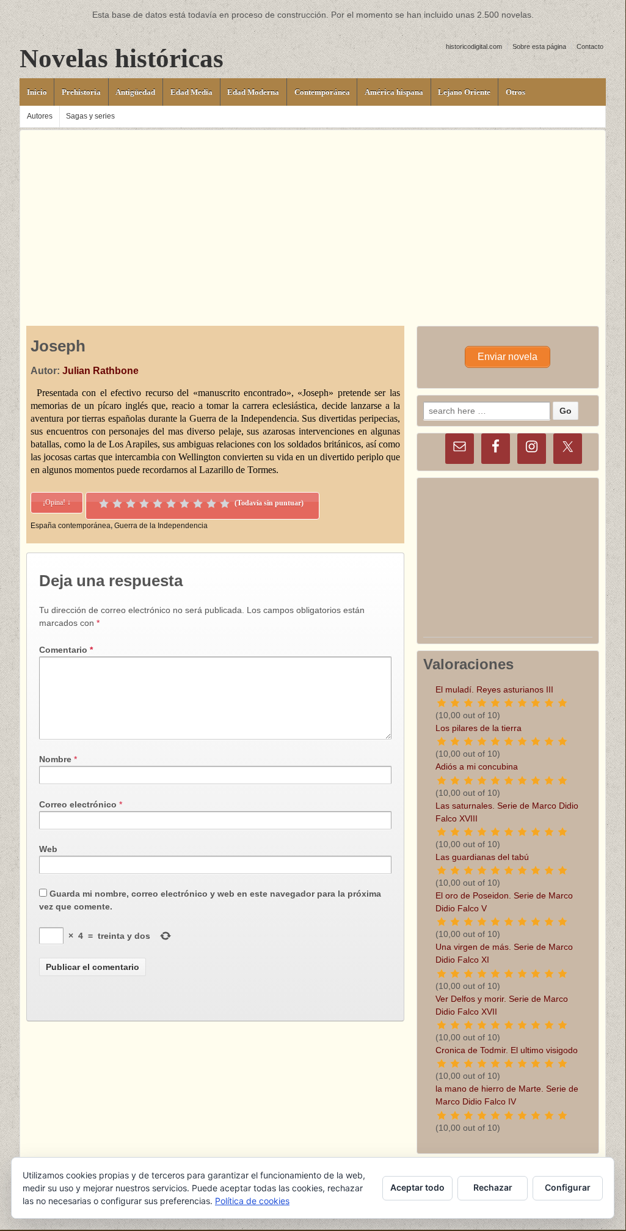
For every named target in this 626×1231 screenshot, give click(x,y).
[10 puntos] (225, 503)
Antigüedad (135, 92)
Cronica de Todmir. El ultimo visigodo (506, 1050)
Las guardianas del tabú (482, 857)
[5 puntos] (157, 503)
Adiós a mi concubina (476, 766)
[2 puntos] (117, 503)
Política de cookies (252, 1201)
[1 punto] (104, 503)
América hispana (394, 92)
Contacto (590, 46)
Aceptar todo (417, 1187)
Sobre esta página (539, 46)
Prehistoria (81, 92)
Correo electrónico (78, 804)
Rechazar (492, 1187)
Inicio (37, 92)
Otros (515, 92)
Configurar (568, 1187)
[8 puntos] (198, 503)
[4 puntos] (144, 503)
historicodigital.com (474, 46)
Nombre (55, 759)
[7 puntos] (184, 503)
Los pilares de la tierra (478, 728)
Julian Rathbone (100, 371)
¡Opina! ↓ (57, 502)
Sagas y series (90, 116)
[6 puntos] (171, 503)
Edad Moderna (253, 92)
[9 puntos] (211, 503)
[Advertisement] (312, 215)
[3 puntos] (131, 503)
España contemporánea (71, 525)
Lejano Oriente (464, 92)
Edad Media (191, 92)
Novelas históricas (122, 58)
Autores (40, 116)
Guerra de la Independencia (161, 525)
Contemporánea (322, 92)
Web (48, 849)
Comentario (66, 650)
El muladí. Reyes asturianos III (494, 689)
